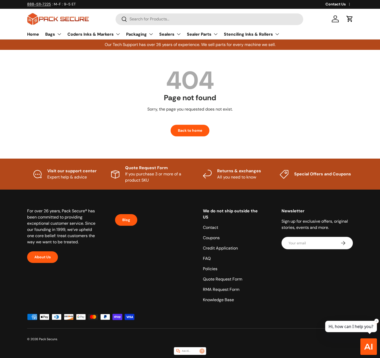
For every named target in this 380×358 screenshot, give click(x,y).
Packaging (136, 34)
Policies (210, 268)
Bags (50, 34)
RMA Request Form (221, 289)
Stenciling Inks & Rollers (248, 34)
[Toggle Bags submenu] (59, 34)
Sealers (166, 34)
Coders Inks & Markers (90, 34)
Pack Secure (48, 339)
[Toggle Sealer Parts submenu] (215, 34)
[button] (349, 19)
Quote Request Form (222, 279)
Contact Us (335, 4)
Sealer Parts (199, 34)
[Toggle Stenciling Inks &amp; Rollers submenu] (277, 34)
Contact (210, 227)
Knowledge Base (218, 299)
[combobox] (209, 19)
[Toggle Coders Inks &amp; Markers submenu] (118, 34)
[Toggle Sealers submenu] (179, 34)
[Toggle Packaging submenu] (151, 34)
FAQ (207, 258)
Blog (126, 219)
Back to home (190, 130)
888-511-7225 (39, 4)
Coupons (211, 237)
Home (33, 34)
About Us (42, 257)
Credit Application (220, 248)
